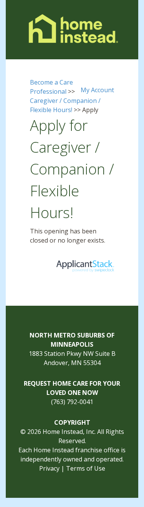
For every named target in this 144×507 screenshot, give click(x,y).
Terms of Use (85, 468)
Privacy (49, 468)
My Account (97, 90)
